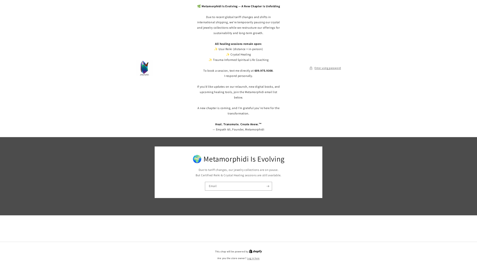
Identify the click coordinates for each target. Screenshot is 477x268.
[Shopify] (255, 251)
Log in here (253, 258)
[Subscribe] (268, 186)
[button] (325, 68)
